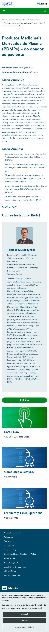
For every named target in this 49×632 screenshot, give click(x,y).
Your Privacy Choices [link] (13, 567)
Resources (8, 537)
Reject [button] (24, 621)
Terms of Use (9, 559)
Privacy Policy (10, 550)
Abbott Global (10, 571)
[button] (45, 11)
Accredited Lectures (12, 533)
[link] (4, 20)
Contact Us (9, 546)
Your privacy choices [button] (24, 627)
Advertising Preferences (14, 563)
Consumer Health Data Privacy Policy (20, 554)
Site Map (8, 541)
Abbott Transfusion (12, 576)
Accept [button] (24, 614)
